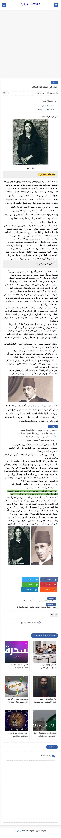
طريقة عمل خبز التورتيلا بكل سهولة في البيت (36, 433)
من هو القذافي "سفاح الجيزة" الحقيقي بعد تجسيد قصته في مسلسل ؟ (45, 700)
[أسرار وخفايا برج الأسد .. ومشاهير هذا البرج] (16, 720)
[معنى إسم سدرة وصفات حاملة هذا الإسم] (16, 652)
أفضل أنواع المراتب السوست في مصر (48, 666)
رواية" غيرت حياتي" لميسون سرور (41, 440)
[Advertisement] (30, 45)
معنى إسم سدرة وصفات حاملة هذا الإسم (38, 430)
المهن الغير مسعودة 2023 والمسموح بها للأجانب (45, 734)
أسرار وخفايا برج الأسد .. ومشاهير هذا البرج (18, 734)
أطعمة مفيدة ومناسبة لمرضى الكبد (40, 436)
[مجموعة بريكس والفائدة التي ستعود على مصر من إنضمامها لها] (16, 686)
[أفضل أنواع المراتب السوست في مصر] (45, 652)
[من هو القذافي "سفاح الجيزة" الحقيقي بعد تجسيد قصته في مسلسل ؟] (45, 686)
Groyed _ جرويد (30, 4)
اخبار (54, 82)
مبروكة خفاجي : (46, 106)
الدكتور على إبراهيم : (44, 109)
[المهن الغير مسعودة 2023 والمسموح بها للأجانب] (45, 720)
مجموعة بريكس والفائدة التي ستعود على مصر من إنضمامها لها (18, 700)
